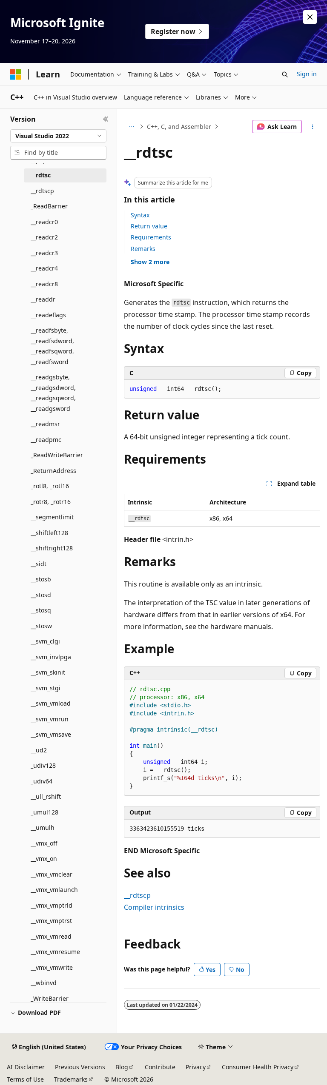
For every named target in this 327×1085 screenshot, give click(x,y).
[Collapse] (105, 119)
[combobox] (58, 136)
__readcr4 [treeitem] (44, 268)
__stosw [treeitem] (41, 626)
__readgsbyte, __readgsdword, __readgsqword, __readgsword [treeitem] (53, 393)
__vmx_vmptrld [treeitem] (51, 905)
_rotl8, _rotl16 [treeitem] (50, 486)
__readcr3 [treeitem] (44, 253)
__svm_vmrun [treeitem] (50, 719)
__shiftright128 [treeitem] (52, 548)
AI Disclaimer (26, 1067)
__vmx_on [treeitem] (44, 858)
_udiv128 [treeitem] (43, 765)
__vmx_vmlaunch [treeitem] (54, 890)
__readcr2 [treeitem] (44, 237)
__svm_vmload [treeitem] (51, 703)
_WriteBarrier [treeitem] (50, 998)
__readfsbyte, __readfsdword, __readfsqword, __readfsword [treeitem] (52, 346)
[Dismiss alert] (310, 17)
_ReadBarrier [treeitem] (49, 206)
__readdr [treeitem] (43, 299)
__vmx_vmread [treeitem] (51, 936)
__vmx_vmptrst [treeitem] (51, 921)
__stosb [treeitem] (41, 579)
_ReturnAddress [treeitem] (53, 471)
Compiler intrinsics (154, 907)
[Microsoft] (15, 74)
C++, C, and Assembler (179, 126)
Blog (121, 1067)
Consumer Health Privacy (257, 1067)
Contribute (160, 1067)
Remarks (143, 249)
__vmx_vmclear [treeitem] (51, 874)
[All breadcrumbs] (131, 127)
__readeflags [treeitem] (48, 315)
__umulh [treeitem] (42, 827)
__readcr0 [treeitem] (44, 222)
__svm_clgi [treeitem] (45, 641)
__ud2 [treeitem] (39, 750)
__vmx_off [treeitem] (44, 843)
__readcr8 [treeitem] (44, 284)
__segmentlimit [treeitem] (52, 517)
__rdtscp (137, 895)
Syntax (140, 215)
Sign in (307, 74)
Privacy (196, 1067)
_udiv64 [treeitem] (41, 781)
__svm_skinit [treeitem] (48, 672)
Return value (149, 226)
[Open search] (284, 74)
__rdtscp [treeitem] (42, 191)
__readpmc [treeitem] (46, 440)
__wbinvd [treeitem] (44, 983)
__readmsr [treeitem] (45, 424)
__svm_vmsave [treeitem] (51, 734)
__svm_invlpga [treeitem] (51, 657)
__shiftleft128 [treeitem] (49, 533)
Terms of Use (25, 1079)
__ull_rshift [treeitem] (46, 796)
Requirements (151, 237)
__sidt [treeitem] (38, 564)
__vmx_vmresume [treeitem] (55, 952)
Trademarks (71, 1079)
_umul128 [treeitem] (44, 812)
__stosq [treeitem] (41, 610)
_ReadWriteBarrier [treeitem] (57, 455)
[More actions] (312, 127)
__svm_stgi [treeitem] (45, 688)
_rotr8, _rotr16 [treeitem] (51, 502)
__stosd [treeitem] (41, 595)
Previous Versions (80, 1067)
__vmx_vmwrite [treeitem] (52, 967)
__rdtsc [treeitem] (41, 175)
